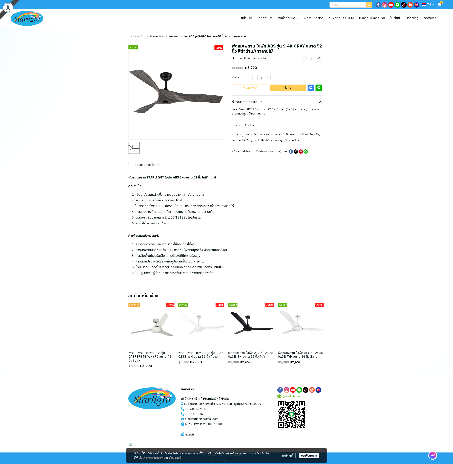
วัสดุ (234, 140)
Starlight (250, 126)
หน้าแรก (135, 36)
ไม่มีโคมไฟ (263, 140)
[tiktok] (404, 5)
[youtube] (391, 5)
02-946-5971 (194, 409)
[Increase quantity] (267, 77)
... (144, 36)
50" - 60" (315, 134)
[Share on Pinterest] (301, 151)
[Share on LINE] (305, 151)
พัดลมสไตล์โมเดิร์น (285, 134)
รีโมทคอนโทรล (156, 36)
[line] (397, 5)
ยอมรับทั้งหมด (309, 455)
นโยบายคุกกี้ (175, 457)
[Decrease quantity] (255, 77)
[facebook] (378, 5)
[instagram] (385, 5)
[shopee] (410, 5)
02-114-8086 (194, 414)
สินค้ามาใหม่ (252, 134)
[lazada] (416, 5)
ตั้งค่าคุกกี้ (287, 455)
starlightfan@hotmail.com (201, 419)
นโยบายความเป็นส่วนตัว (151, 457)
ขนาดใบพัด (302, 134)
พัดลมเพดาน (267, 134)
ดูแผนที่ (189, 434)
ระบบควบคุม (277, 140)
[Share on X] (296, 151)
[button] (351, 5)
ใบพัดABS (243, 140)
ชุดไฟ (254, 140)
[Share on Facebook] (291, 151)
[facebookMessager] (432, 455)
